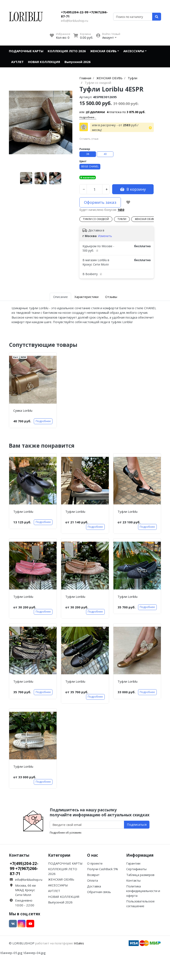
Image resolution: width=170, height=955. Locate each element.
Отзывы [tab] (111, 297)
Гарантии (133, 863)
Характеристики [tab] (86, 297)
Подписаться (137, 824)
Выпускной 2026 (77, 62)
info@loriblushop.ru (74, 21)
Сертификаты (136, 869)
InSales (79, 943)
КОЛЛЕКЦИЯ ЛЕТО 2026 (67, 51)
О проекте (95, 863)
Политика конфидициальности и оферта (143, 891)
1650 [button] (121, 210)
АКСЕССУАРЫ (133, 51)
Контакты (133, 880)
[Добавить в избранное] (128, 202)
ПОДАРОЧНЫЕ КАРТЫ (26, 51)
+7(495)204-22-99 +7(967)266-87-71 (84, 14)
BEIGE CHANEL (90, 166)
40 (105, 154)
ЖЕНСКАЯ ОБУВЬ (103, 51)
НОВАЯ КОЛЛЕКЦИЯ (44, 62)
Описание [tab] (60, 297)
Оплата (92, 880)
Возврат (93, 875)
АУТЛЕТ (17, 62)
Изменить (105, 236)
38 (87, 154)
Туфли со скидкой (96, 219)
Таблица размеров (140, 875)
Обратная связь (99, 892)
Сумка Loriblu (22, 410)
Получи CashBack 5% (102, 869)
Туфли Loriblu (23, 511)
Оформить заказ (100, 202)
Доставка (94, 886)
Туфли (122, 219)
